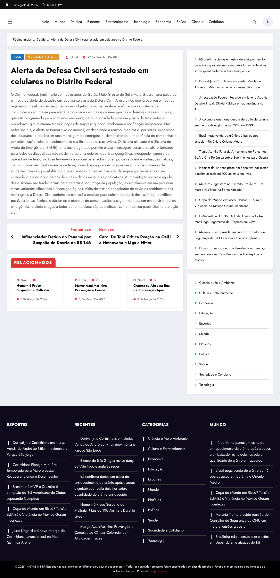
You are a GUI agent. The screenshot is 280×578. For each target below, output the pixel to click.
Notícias (205, 344)
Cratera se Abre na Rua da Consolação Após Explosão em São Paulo (151, 288)
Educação (206, 313)
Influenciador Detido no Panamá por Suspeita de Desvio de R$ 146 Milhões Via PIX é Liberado (56, 240)
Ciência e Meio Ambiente (216, 282)
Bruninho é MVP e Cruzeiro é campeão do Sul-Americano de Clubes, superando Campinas (37, 492)
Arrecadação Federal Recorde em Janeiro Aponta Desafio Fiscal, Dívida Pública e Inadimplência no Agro (231, 103)
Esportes (93, 21)
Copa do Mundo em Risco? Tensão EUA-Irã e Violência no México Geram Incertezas (37, 514)
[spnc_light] (268, 22)
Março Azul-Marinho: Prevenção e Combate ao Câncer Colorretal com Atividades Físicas (92, 288)
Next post (106, 230)
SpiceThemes (160, 571)
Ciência (197, 21)
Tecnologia (142, 21)
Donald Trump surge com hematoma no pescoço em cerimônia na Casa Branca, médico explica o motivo (230, 254)
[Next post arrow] (177, 236)
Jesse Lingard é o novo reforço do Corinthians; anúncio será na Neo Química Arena (36, 536)
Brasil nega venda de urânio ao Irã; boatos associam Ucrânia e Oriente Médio (240, 476)
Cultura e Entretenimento (216, 293)
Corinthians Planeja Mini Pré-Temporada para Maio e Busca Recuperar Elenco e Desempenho (32, 470)
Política (76, 21)
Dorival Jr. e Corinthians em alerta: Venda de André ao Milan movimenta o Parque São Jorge (37, 448)
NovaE (75, 57)
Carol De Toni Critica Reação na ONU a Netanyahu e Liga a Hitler (135, 240)
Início (45, 21)
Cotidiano (216, 21)
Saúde (181, 21)
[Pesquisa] (254, 22)
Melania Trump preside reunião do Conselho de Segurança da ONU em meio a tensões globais (239, 520)
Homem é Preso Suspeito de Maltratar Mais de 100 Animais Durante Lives (33, 288)
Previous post (81, 230)
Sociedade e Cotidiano (42, 57)
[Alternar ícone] (10, 22)
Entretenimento (117, 21)
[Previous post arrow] (12, 236)
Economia (163, 21)
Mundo (60, 21)
